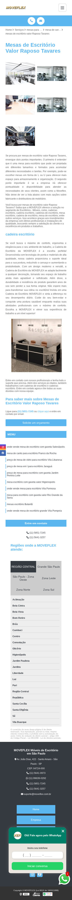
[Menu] (62, 8)
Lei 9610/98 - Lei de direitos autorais (44, 738)
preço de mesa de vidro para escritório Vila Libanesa (34, 460)
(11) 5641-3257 (37, 537)
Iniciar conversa (37, 866)
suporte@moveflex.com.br (37, 794)
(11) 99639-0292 (37, 778)
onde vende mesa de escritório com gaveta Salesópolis (36, 447)
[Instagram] (32, 874)
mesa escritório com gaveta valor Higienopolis (31, 482)
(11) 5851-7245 (25, 411)
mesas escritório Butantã (20, 504)
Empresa (36, 819)
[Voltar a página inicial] (16, 7)
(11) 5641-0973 (37, 773)
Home (36, 809)
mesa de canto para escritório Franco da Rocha (31, 453)
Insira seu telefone (37, 848)
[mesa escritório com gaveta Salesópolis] (52, 105)
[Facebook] (40, 874)
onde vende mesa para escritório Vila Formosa (31, 488)
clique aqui (43, 411)
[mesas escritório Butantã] (52, 73)
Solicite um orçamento (36, 422)
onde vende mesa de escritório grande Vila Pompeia (34, 510)
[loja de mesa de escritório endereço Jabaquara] (20, 136)
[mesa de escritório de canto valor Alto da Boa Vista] (20, 105)
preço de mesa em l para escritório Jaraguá (29, 466)
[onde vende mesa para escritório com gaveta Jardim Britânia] (20, 73)
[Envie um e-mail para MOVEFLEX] (41, 21)
